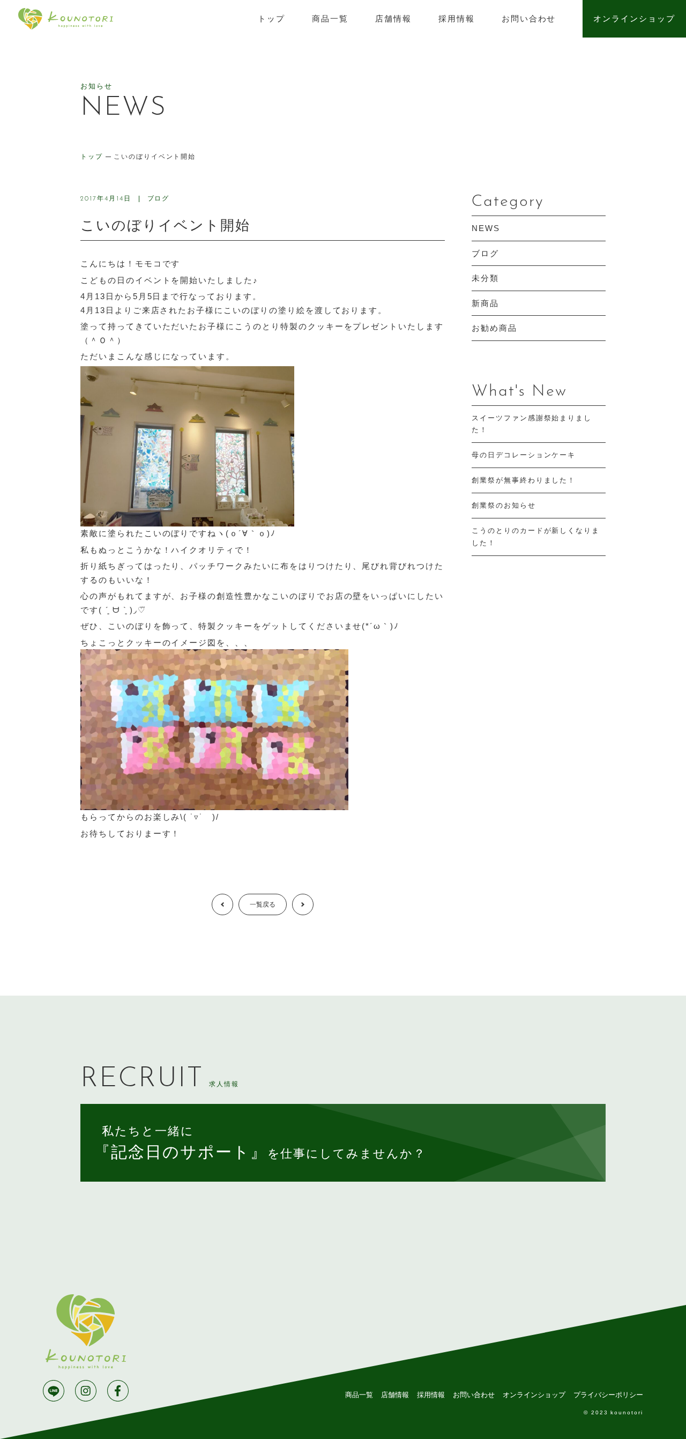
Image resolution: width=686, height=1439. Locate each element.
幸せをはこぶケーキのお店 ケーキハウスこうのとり (65, 18)
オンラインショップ (634, 18)
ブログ (158, 198)
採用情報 (456, 18)
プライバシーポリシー (608, 1395)
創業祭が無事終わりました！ (524, 480)
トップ (271, 18)
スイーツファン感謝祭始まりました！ (532, 424)
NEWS (486, 228)
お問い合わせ (529, 18)
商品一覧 (330, 18)
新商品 (485, 303)
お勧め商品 (494, 327)
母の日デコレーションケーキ (524, 455)
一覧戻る (262, 904)
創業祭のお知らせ (504, 505)
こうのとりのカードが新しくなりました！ (536, 536)
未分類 (485, 278)
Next (313, 904)
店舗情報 (393, 18)
